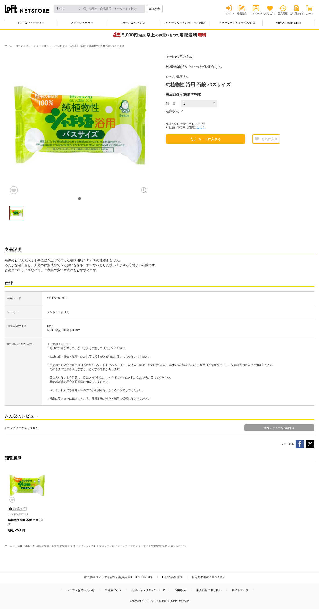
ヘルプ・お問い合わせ (81, 590)
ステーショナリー (82, 23)
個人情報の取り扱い (209, 590)
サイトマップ (240, 590)
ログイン (229, 13)
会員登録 (242, 13)
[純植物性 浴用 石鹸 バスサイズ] (27, 485)
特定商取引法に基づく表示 (209, 577)
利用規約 (180, 590)
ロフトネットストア (27, 9)
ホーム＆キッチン (133, 23)
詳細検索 (154, 9)
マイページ (256, 13)
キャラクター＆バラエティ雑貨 (185, 23)
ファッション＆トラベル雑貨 (237, 23)
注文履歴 (282, 13)
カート (309, 13)
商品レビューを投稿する (279, 428)
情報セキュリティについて (148, 590)
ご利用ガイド (297, 13)
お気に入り (270, 13)
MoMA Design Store (288, 23)
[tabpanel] (79, 125)
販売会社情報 (173, 577)
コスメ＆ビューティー (30, 23)
